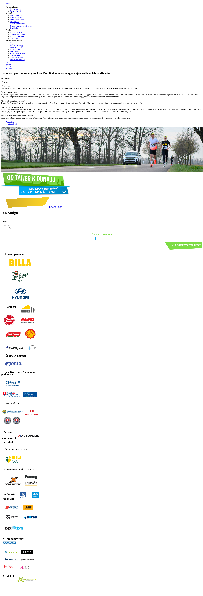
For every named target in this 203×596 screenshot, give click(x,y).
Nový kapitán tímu (17, 20)
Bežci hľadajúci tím (17, 11)
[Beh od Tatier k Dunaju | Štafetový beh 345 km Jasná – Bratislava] (35, 194)
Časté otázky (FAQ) (17, 53)
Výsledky (9, 62)
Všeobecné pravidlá (17, 34)
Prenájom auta (15, 49)
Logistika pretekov (17, 36)
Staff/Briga (14, 28)
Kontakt (9, 68)
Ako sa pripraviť (16, 47)
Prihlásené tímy (16, 9)
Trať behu (14, 39)
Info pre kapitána (16, 45)
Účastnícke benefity (17, 60)
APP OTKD (15, 55)
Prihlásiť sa (10, 122)
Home (8, 3)
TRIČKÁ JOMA (16, 58)
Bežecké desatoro (16, 43)
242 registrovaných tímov (186, 244)
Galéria (8, 64)
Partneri (8, 66)
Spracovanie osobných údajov (21, 26)
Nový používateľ (12, 124)
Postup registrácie (16, 15)
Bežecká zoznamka (17, 24)
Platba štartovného (17, 17)
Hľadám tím (14, 22)
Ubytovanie (14, 51)
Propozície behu (16, 32)
